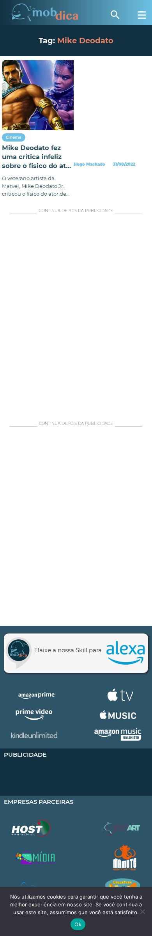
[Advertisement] (76, 315)
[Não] (142, 911)
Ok (77, 924)
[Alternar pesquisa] (115, 15)
